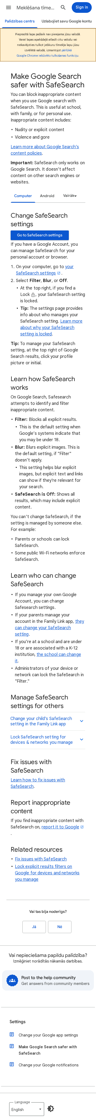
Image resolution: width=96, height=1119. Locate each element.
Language (22, 1102)
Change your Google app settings (48, 1035)
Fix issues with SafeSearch (41, 859)
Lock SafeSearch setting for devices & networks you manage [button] (41, 739)
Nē (59, 927)
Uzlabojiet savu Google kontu (67, 21)
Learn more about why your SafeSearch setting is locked (51, 328)
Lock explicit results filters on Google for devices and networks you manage (47, 873)
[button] (8, 7)
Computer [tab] (23, 196)
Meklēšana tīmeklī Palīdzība (36, 8)
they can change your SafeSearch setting (49, 628)
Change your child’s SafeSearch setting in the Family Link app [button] (41, 721)
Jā (34, 927)
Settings (18, 1021)
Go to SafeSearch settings (39, 235)
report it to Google (60, 827)
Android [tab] (47, 196)
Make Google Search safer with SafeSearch (48, 1050)
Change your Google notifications (48, 1065)
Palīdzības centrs (20, 21)
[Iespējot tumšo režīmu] (50, 1108)
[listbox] (69, 196)
